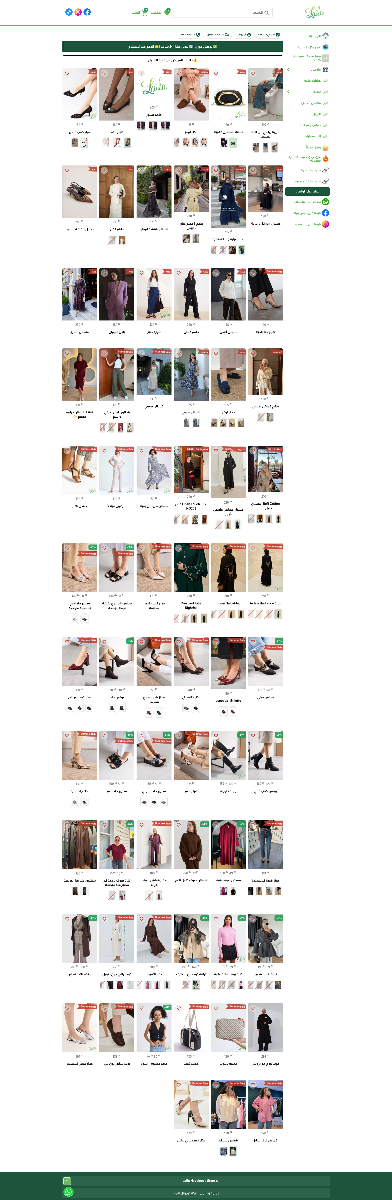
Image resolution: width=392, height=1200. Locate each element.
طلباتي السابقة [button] (269, 34)
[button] (160, 12)
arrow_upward (67, 1181)
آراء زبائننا (243, 34)
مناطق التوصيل (218, 34)
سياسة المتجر (189, 34)
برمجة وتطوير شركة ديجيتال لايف (196, 1193)
